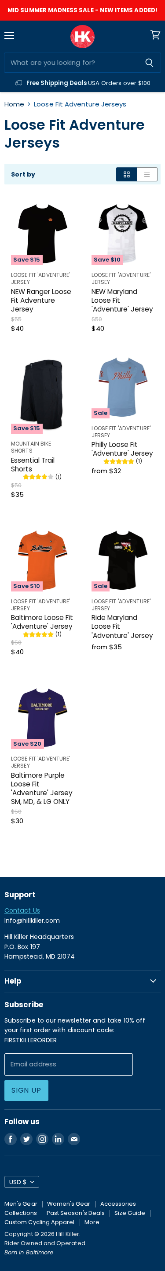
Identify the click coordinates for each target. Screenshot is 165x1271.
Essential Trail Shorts (33, 465)
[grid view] (126, 174)
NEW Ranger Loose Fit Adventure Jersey (41, 300)
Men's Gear (20, 1204)
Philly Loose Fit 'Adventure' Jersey (122, 449)
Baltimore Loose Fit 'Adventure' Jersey (42, 622)
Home (14, 104)
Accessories (118, 1204)
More (91, 1222)
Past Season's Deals (76, 1213)
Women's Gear (69, 1204)
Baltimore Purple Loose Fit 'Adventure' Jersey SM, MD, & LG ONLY (42, 788)
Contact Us (22, 910)
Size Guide (129, 1213)
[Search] (149, 63)
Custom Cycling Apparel (39, 1222)
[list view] (147, 174)
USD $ (17, 1182)
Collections (20, 1213)
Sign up (26, 1090)
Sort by (23, 174)
